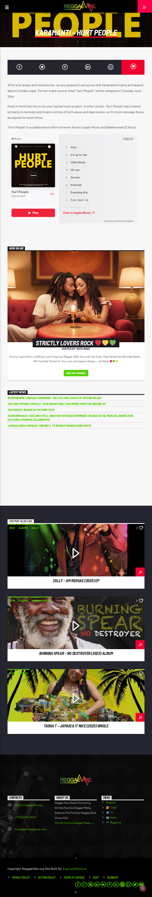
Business (112, 877)
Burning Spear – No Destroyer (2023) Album (76, 653)
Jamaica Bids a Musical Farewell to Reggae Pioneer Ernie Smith (49, 425)
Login (113, 807)
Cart (96, 877)
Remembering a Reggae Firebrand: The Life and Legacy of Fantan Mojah (54, 398)
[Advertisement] (76, 465)
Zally (35, 527)
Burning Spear (41, 600)
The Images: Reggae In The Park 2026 (31, 410)
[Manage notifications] (143, 888)
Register (111, 802)
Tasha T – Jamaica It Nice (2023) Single (76, 725)
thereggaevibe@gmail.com (30, 829)
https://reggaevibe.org (28, 805)
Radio (113, 817)
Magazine (115, 822)
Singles (23, 673)
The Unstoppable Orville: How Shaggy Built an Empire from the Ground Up (56, 404)
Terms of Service (74, 877)
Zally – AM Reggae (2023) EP (76, 580)
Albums (23, 527)
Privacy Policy (21, 877)
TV (111, 812)
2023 (12, 527)
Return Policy (46, 877)
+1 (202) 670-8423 (25, 817)
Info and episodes (76, 373)
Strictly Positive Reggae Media (73, 822)
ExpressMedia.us (75, 868)
